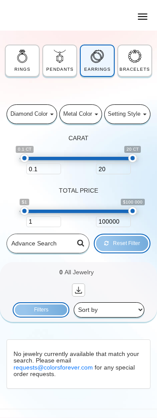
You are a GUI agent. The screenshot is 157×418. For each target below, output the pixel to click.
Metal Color (78, 114)
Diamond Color (29, 114)
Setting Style (125, 114)
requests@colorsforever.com (53, 367)
